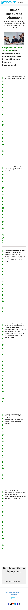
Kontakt (14, 600)
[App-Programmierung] (20, 604)
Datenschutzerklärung (15, 592)
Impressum (14, 594)
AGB (7, 592)
